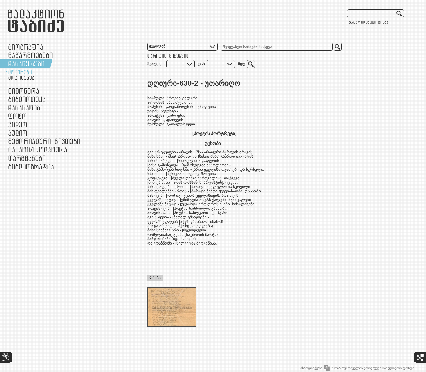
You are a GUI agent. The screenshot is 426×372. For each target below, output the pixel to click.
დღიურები (20, 72)
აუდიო (17, 133)
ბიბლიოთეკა (26, 99)
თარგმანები (26, 158)
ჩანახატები (25, 107)
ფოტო (17, 116)
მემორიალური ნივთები (44, 141)
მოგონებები (22, 78)
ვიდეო (17, 124)
